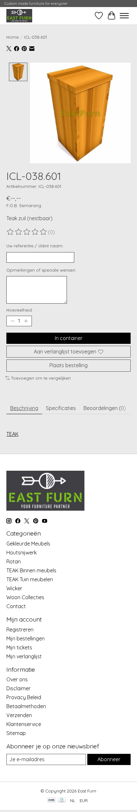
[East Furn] (19, 15)
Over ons (17, 679)
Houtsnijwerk (21, 552)
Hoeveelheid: (19, 310)
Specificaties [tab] (61, 408)
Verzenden (19, 715)
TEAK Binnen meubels (31, 570)
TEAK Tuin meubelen (29, 579)
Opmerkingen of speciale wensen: (41, 270)
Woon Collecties (25, 597)
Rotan (13, 561)
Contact (16, 606)
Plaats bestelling (68, 365)
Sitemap (16, 733)
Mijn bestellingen (25, 638)
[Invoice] (62, 800)
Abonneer (108, 759)
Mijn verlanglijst (24, 656)
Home (12, 37)
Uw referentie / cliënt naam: (34, 245)
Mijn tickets (19, 647)
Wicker (14, 588)
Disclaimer (18, 688)
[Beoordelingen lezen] (27, 232)
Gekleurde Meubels (28, 543)
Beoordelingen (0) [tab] (104, 408)
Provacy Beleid (23, 697)
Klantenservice (23, 724)
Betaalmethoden (26, 706)
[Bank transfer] (51, 800)
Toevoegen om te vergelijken (41, 378)
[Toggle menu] (124, 15)
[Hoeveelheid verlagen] (12, 321)
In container (69, 338)
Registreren (19, 629)
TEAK (12, 434)
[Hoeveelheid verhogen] (26, 321)
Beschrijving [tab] (24, 408)
